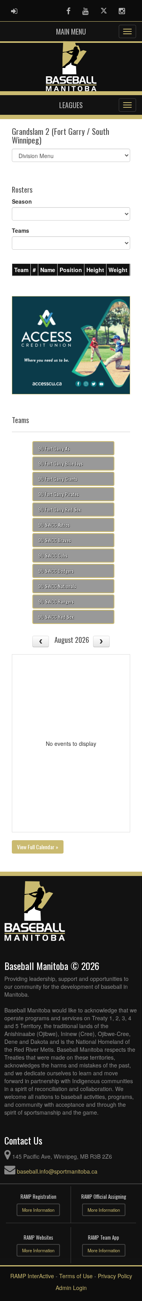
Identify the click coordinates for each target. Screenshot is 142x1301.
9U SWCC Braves (54, 540)
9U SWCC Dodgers (56, 570)
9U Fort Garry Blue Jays (60, 463)
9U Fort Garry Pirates (58, 494)
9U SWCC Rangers (56, 601)
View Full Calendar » (37, 847)
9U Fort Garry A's (54, 448)
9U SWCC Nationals (57, 586)
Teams (20, 230)
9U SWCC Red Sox (56, 616)
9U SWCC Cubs (52, 555)
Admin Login (71, 1288)
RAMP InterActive (32, 1276)
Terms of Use (76, 1276)
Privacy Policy (115, 1276)
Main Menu (71, 31)
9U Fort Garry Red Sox (59, 509)
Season (22, 201)
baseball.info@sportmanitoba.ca (57, 1171)
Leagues (71, 105)
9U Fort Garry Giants (57, 478)
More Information (38, 1210)
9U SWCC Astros (54, 524)
